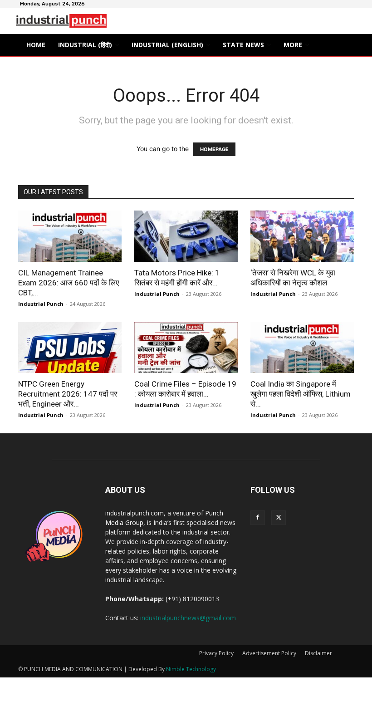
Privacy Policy (216, 653)
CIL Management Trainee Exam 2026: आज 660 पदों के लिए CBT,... (68, 282)
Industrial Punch (41, 303)
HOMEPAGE (214, 149)
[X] (278, 517)
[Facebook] (257, 517)
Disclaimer (318, 653)
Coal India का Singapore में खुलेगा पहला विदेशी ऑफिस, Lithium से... (300, 393)
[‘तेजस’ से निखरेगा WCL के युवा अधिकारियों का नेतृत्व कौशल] (302, 236)
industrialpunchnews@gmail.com (188, 617)
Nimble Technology (191, 669)
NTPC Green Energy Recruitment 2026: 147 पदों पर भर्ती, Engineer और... (67, 393)
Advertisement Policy (269, 653)
